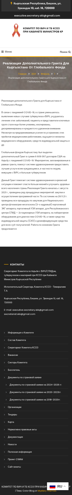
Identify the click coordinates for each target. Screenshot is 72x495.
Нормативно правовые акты (22, 429)
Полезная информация (20, 452)
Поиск (63, 52)
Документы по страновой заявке (24, 377)
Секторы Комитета (17, 362)
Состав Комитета (17, 340)
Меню (8, 51)
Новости (12, 444)
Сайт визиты (14, 466)
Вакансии (13, 355)
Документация (15, 437)
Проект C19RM (15, 459)
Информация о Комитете (21, 332)
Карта (11, 422)
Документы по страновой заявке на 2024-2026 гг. (36, 384)
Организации (14, 407)
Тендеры (12, 414)
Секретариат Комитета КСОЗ (23, 347)
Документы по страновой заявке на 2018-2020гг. (35, 399)
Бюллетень (14, 370)
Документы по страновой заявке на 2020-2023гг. (35, 392)
